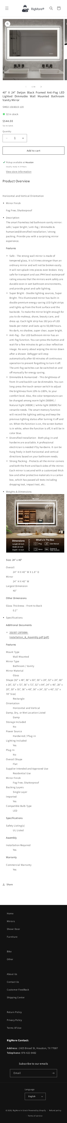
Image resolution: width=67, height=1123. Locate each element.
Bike (9, 951)
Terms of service (35, 1116)
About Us (12, 974)
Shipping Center (16, 997)
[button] (7, 8)
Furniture (12, 936)
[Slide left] (26, 87)
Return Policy (14, 1012)
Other (10, 959)
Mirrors (11, 921)
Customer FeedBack (18, 989)
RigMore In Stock (20, 1110)
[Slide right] (41, 87)
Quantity (7, 131)
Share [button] (10, 884)
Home (10, 913)
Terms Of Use (14, 1027)
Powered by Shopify (37, 1110)
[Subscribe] (53, 1073)
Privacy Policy (14, 1020)
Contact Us (13, 981)
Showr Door (13, 929)
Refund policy (55, 1110)
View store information (18, 171)
